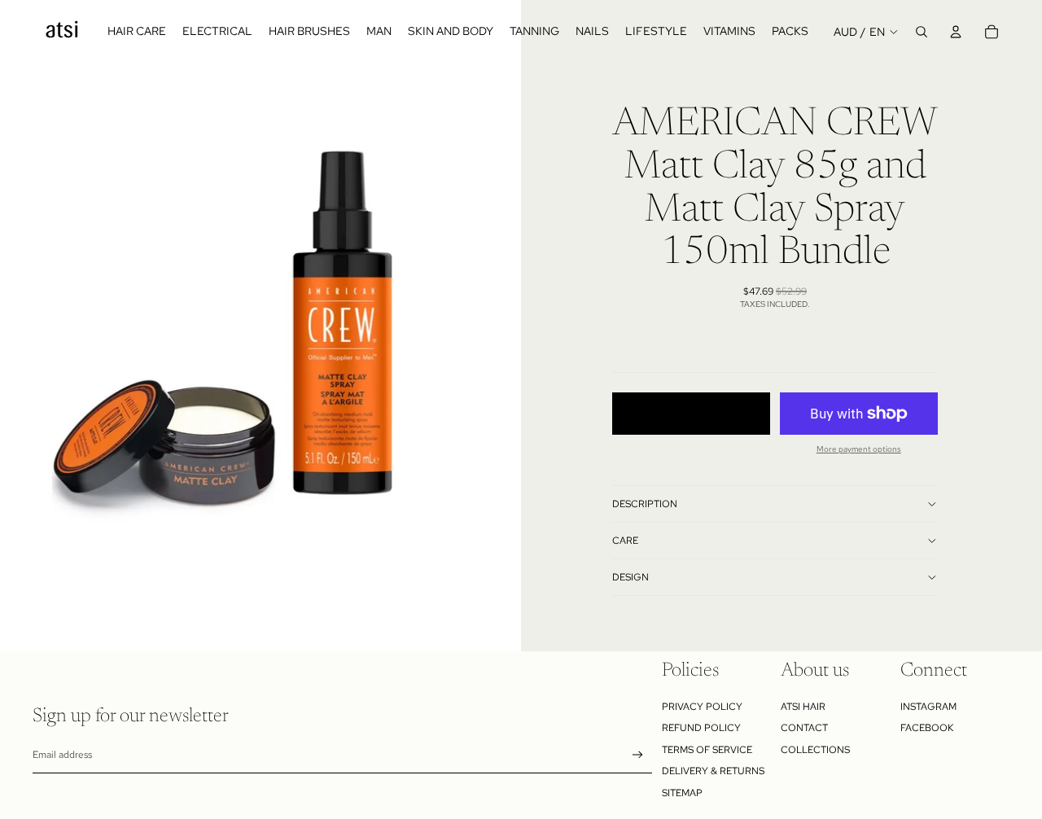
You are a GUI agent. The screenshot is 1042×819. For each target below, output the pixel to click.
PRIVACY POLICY (702, 706)
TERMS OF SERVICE (707, 749)
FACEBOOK (926, 727)
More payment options (859, 449)
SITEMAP (682, 792)
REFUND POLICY (701, 727)
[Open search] (921, 32)
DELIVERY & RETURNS (713, 770)
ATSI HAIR (803, 706)
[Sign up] (638, 755)
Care (625, 540)
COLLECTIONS (815, 749)
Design (630, 577)
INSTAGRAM (928, 706)
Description (644, 503)
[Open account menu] (956, 32)
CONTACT (804, 727)
